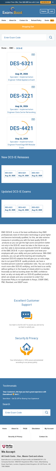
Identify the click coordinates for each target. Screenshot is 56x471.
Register (44, 11)
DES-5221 (23, 174)
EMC (11, 48)
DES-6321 (10, 174)
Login (51, 11)
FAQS (25, 428)
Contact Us (24, 20)
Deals (49, 20)
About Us (12, 20)
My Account (49, 428)
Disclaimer (36, 428)
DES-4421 (37, 174)
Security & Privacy (15, 436)
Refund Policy (36, 20)
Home (4, 20)
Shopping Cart (28, 26)
